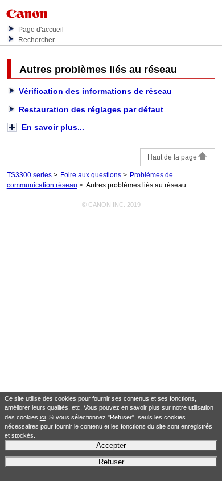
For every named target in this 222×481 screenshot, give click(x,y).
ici (43, 417)
